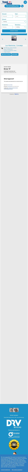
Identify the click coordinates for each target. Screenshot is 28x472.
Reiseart (4, 19)
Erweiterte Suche (14, 34)
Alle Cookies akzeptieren (17, 469)
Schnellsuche (13, 6)
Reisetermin (5, 24)
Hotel (16, 13)
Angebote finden (14, 30)
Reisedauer (17, 24)
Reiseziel (4, 13)
